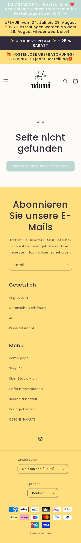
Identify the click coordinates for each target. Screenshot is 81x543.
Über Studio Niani (23, 378)
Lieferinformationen (26, 389)
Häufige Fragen (22, 409)
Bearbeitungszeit (23, 399)
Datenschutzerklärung (28, 308)
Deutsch (38, 493)
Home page (19, 358)
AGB (12, 318)
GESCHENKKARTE (22, 419)
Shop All (15, 368)
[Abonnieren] (67, 265)
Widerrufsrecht (21, 328)
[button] (6, 81)
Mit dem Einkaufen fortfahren (40, 166)
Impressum (18, 297)
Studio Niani (44, 533)
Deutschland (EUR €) (38, 469)
